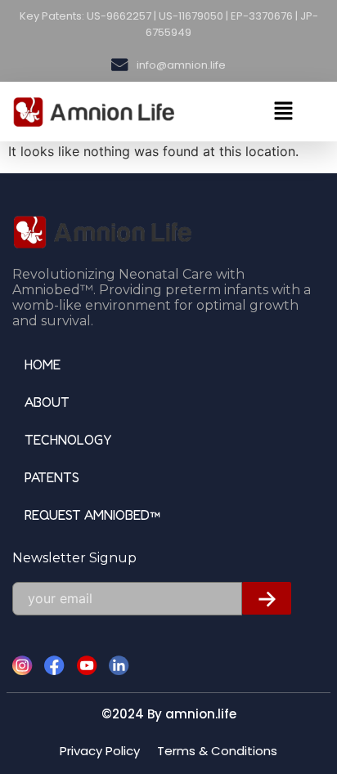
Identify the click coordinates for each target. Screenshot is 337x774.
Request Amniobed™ (92, 515)
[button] (283, 111)
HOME (43, 364)
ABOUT (47, 402)
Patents (52, 477)
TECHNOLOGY (68, 440)
